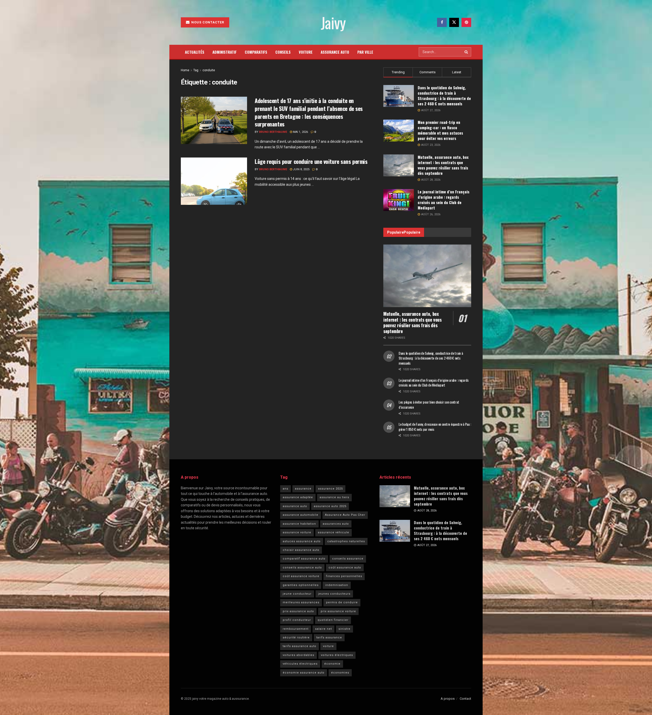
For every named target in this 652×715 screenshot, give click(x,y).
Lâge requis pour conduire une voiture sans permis (311, 161)
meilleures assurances (301, 602)
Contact (465, 698)
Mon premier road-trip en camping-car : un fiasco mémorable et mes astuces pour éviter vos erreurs (440, 130)
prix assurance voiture (338, 611)
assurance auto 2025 (330, 506)
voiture (328, 646)
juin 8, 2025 (300, 169)
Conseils (283, 52)
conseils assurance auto (302, 567)
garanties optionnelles (301, 585)
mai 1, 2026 (300, 132)
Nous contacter (207, 22)
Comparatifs (256, 52)
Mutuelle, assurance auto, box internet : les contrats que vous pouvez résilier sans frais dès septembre (443, 165)
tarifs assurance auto (299, 646)
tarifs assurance (329, 637)
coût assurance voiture (301, 576)
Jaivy (333, 22)
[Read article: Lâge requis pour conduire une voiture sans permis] (214, 181)
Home (185, 70)
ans (285, 488)
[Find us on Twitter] (454, 22)
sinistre (344, 629)
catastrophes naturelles (346, 541)
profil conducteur (297, 620)
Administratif (224, 52)
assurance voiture (297, 532)
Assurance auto (335, 52)
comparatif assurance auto (304, 558)
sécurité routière (296, 637)
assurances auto (336, 523)
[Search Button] (466, 51)
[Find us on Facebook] (442, 22)
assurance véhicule (333, 532)
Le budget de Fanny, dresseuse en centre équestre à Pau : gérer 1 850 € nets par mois (435, 426)
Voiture (306, 52)
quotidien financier (333, 620)
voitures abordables (298, 655)
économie (332, 663)
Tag (195, 70)
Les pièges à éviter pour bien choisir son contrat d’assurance (429, 404)
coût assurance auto (345, 567)
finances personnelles (344, 576)
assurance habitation (299, 523)
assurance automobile (300, 515)
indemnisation (336, 585)
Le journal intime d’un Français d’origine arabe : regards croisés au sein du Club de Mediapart (443, 199)
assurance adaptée (298, 497)
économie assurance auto (303, 672)
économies (340, 672)
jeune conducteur (297, 593)
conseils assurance (347, 558)
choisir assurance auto (301, 550)
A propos (448, 698)
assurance (303, 488)
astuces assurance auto (302, 541)
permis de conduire (342, 602)
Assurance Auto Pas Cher (345, 515)
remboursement (295, 629)
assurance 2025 (330, 488)
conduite (208, 70)
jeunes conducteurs (334, 593)
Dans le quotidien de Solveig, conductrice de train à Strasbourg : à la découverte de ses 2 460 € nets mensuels (444, 95)
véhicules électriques (300, 663)
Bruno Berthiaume (273, 132)
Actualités (194, 52)
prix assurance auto (298, 611)
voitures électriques (337, 655)
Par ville (365, 52)
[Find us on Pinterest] (466, 22)
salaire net (323, 629)
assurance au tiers (334, 497)
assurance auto (295, 506)
